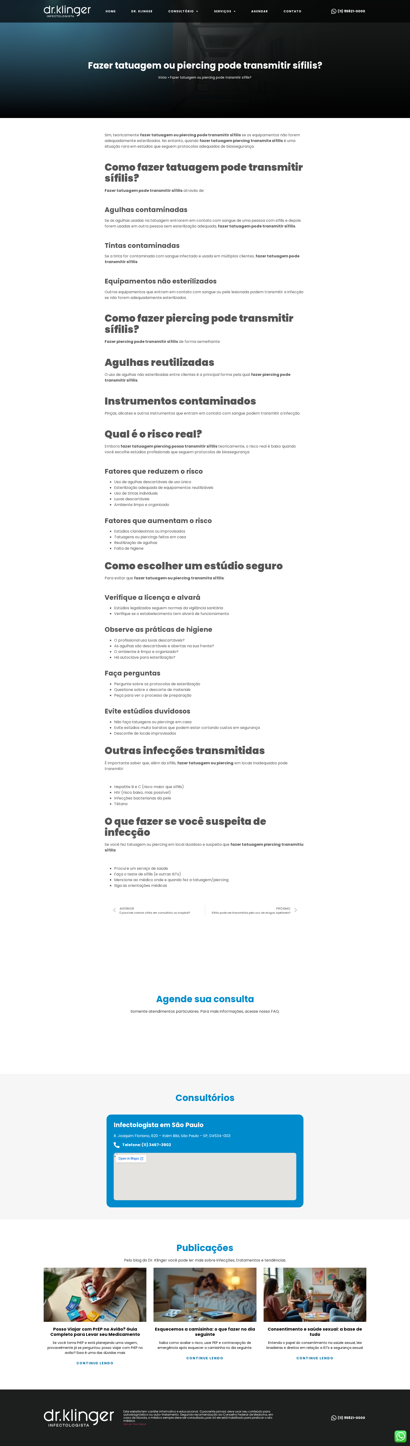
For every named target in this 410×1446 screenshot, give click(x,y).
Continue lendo (95, 1363)
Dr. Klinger (142, 11)
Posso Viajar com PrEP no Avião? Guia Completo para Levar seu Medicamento (95, 1331)
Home (111, 11)
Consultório (181, 11)
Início (162, 77)
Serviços (222, 11)
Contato (293, 11)
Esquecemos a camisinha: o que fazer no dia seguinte (205, 1331)
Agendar (259, 11)
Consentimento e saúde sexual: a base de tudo (315, 1331)
